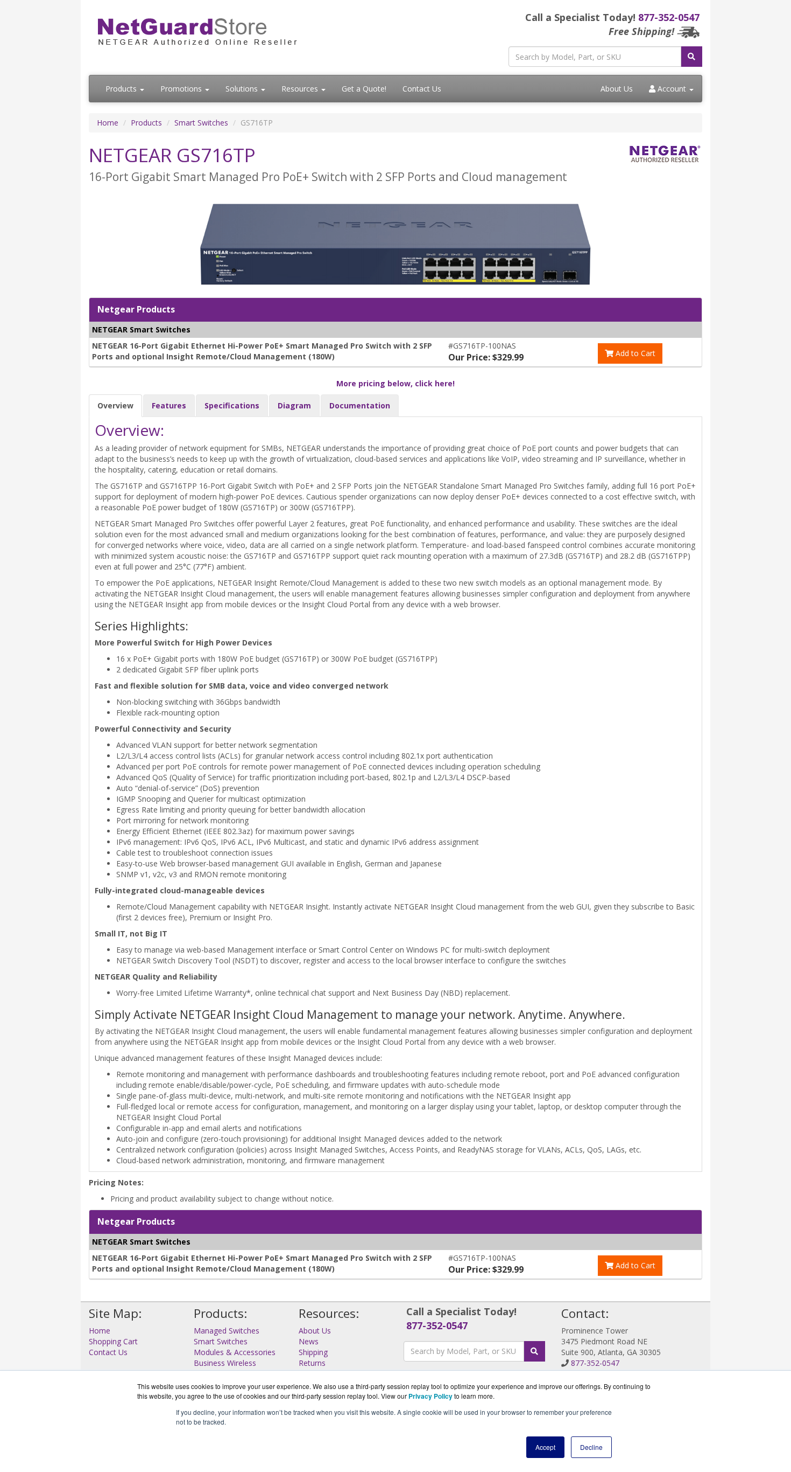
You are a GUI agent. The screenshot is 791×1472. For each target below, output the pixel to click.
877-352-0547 (669, 17)
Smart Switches (201, 122)
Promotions (182, 89)
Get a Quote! (364, 89)
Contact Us (421, 89)
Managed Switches (226, 1330)
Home (107, 122)
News (309, 1341)
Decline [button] (591, 1447)
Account (671, 89)
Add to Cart (634, 353)
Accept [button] (545, 1447)
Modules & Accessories (235, 1352)
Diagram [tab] (294, 405)
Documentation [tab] (359, 405)
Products (122, 89)
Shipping (313, 1352)
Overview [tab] (115, 405)
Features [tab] (169, 405)
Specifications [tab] (231, 405)
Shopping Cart (113, 1341)
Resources (300, 89)
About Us (617, 89)
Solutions (242, 89)
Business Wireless (225, 1363)
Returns (312, 1363)
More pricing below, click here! (395, 383)
